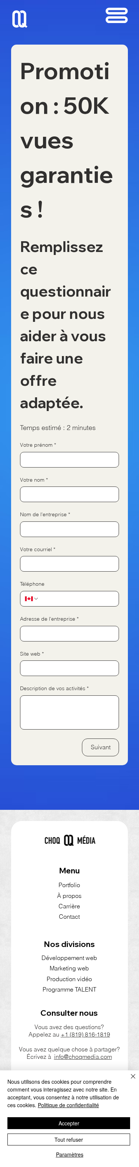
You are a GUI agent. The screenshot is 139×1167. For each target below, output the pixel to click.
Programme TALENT (69, 989)
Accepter (69, 1123)
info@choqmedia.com (83, 1056)
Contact (69, 916)
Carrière (69, 906)
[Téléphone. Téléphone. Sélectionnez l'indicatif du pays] (32, 599)
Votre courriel (37, 549)
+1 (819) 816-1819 (85, 1034)
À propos (69, 895)
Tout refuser (68, 1139)
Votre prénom (38, 445)
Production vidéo (69, 979)
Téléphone (32, 584)
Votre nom (34, 479)
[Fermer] (129, 1081)
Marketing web (69, 968)
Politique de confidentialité (68, 1105)
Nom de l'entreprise (45, 514)
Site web (32, 653)
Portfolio (69, 885)
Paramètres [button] (69, 1154)
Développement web (69, 957)
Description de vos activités (54, 688)
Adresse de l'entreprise (49, 618)
